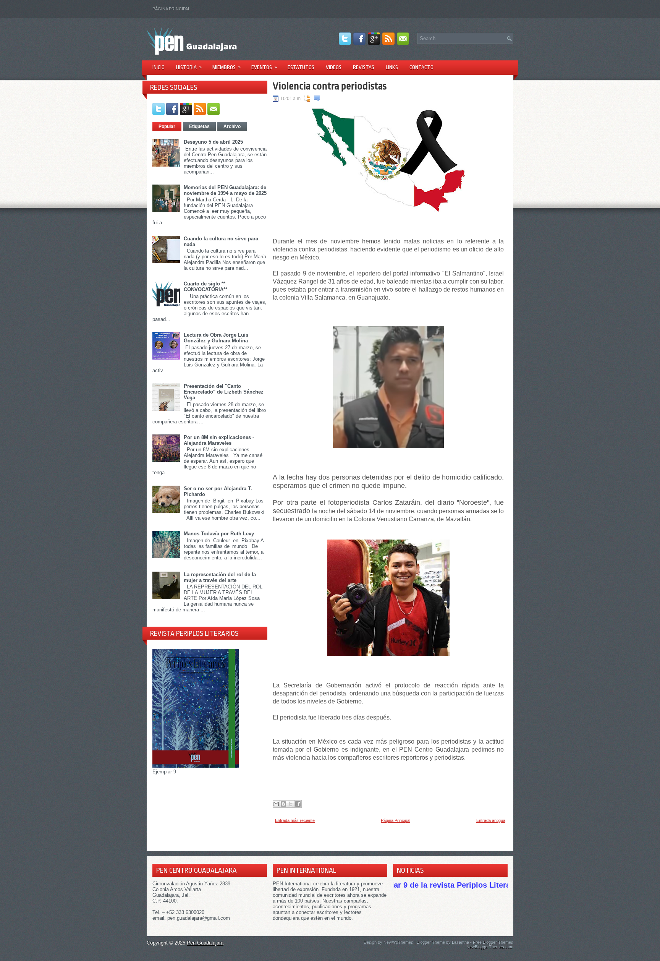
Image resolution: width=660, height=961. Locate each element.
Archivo (232, 126)
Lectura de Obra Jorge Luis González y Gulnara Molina (216, 338)
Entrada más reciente (295, 820)
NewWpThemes (398, 942)
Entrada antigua (490, 820)
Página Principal (171, 8)
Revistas (363, 67)
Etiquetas (199, 126)
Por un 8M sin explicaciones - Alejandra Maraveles (219, 440)
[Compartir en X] (290, 804)
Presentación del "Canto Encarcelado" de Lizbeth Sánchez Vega (224, 391)
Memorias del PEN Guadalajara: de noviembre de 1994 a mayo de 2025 (225, 190)
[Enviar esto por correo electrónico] (276, 804)
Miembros (226, 67)
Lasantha (460, 942)
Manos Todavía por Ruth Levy (219, 533)
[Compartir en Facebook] (298, 804)
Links (392, 67)
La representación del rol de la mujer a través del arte (220, 577)
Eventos (264, 67)
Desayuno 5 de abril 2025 (213, 142)
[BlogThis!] (283, 804)
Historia (189, 67)
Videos (333, 67)
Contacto (421, 67)
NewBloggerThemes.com (489, 947)
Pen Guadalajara (205, 943)
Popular (167, 126)
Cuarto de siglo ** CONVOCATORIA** (205, 286)
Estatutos (301, 67)
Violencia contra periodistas (330, 86)
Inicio (158, 67)
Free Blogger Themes (493, 942)
